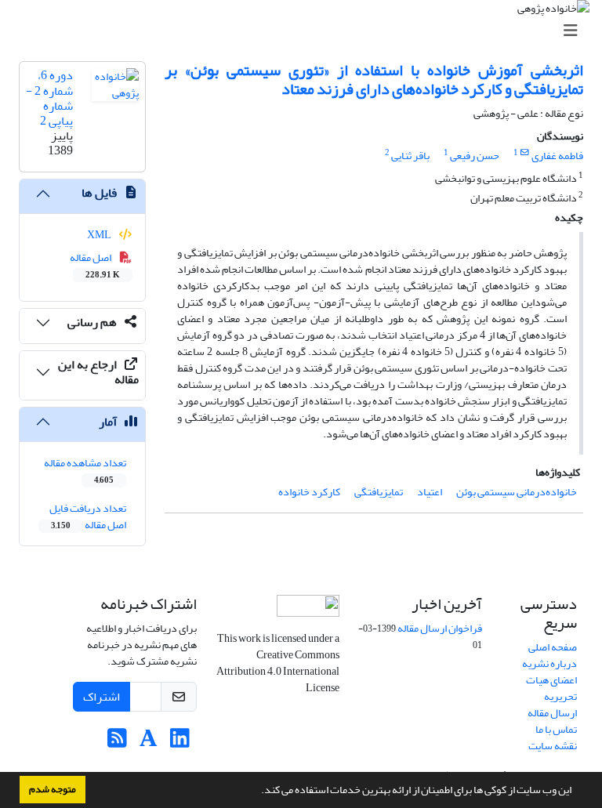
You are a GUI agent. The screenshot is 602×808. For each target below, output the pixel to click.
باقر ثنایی (410, 155)
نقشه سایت (552, 745)
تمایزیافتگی (378, 491)
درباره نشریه (549, 663)
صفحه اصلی (552, 647)
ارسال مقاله (552, 712)
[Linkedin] (180, 742)
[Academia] (148, 742)
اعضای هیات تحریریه (551, 688)
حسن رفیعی (474, 155)
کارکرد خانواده (309, 491)
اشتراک (101, 696)
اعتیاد (429, 491)
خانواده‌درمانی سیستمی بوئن (516, 491)
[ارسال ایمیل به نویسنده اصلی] (525, 153)
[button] (257, 791)
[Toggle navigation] (305, 31)
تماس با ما (556, 729)
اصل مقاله (95, 265)
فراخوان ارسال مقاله (439, 628)
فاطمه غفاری (557, 155)
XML (100, 234)
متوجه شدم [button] (52, 789)
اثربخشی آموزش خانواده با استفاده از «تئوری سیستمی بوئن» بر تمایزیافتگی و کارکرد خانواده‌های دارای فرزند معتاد (374, 79)
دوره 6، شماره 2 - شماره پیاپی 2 (49, 97)
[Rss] (117, 742)
